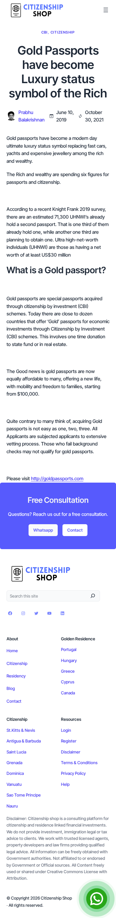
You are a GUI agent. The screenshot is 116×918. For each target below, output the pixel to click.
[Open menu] (105, 10)
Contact (75, 530)
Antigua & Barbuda (24, 740)
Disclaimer (70, 751)
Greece (68, 671)
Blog (11, 688)
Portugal (68, 649)
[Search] (93, 595)
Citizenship (63, 32)
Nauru (12, 805)
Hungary (69, 660)
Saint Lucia (16, 751)
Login (66, 730)
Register (68, 740)
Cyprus (67, 681)
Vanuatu (14, 784)
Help (65, 784)
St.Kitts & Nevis (21, 730)
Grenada (14, 762)
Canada (68, 692)
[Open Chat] (96, 898)
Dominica (15, 773)
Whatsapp (43, 530)
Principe (33, 794)
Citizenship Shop (56, 897)
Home (12, 650)
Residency (16, 675)
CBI (44, 32)
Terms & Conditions (79, 762)
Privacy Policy (73, 773)
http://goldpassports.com (57, 478)
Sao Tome (16, 794)
